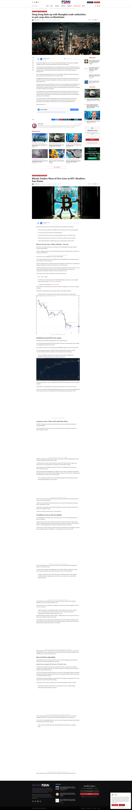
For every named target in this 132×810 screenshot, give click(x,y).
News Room (40, 123)
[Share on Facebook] (92, 20)
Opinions (57, 5)
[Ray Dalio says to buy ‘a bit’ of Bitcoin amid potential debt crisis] (74, 137)
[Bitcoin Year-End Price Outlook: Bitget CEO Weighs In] (57, 153)
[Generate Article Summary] (38, 59)
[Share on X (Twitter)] (94, 20)
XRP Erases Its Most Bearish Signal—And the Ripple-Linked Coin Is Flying (56, 145)
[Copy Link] (97, 20)
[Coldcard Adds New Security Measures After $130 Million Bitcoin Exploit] (40, 153)
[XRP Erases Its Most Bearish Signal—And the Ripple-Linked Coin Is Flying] (57, 137)
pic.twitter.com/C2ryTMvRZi (54, 281)
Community (69, 5)
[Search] (97, 6)
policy (92, 796)
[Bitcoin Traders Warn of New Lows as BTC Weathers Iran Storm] (66, 202)
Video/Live (63, 5)
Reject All (122, 805)
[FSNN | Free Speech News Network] (66, 2)
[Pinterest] (33, 65)
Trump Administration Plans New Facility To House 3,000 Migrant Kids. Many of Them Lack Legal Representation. (68, 787)
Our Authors (95, 808)
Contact (99, 808)
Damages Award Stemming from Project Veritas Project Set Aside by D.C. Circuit (94, 75)
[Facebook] (33, 60)
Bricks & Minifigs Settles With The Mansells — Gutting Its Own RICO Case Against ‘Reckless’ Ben (94, 69)
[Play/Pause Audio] (41, 59)
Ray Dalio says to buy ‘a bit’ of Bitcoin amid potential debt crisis (73, 145)
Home (47, 5)
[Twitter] (33, 63)
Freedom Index (77, 5)
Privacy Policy (92, 143)
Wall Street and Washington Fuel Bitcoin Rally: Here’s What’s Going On (73, 161)
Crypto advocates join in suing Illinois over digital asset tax (39, 145)
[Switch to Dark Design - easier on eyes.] (95, 5)
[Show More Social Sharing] (99, 20)
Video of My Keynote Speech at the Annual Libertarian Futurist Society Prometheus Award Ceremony (94, 62)
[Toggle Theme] (78, 59)
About (83, 5)
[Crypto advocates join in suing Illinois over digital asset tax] (40, 137)
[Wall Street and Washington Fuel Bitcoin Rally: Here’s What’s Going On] (74, 153)
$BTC (39, 276)
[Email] (33, 68)
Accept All (115, 805)
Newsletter (97, 2)
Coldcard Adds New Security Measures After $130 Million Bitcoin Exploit (40, 161)
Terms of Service (89, 808)
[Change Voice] (76, 59)
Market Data (90, 2)
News (51, 5)
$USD (42, 276)
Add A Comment (57, 167)
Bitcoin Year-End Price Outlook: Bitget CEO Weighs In (56, 161)
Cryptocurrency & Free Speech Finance (39, 11)
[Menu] (99, 6)
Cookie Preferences (120, 807)
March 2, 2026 (56, 284)
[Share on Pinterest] (95, 20)
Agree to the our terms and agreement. (90, 796)
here (45, 104)
